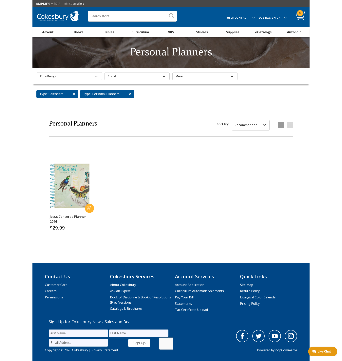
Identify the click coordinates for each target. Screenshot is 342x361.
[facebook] (242, 341)
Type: (43, 94)
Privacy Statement (104, 350)
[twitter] (258, 341)
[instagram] (291, 341)
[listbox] (251, 125)
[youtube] (275, 341)
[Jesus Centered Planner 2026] (69, 186)
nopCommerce (286, 350)
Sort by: (223, 124)
